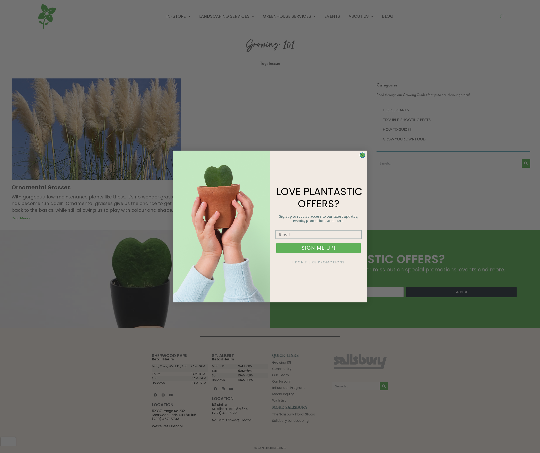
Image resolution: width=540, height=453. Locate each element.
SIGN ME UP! (319, 247)
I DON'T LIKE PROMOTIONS (318, 262)
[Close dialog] (362, 155)
